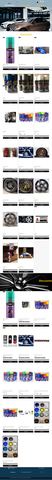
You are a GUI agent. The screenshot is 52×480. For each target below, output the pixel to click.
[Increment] (16, 67)
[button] (37, 2)
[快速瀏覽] (10, 84)
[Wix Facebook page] (9, 468)
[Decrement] (3, 67)
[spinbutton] (10, 67)
